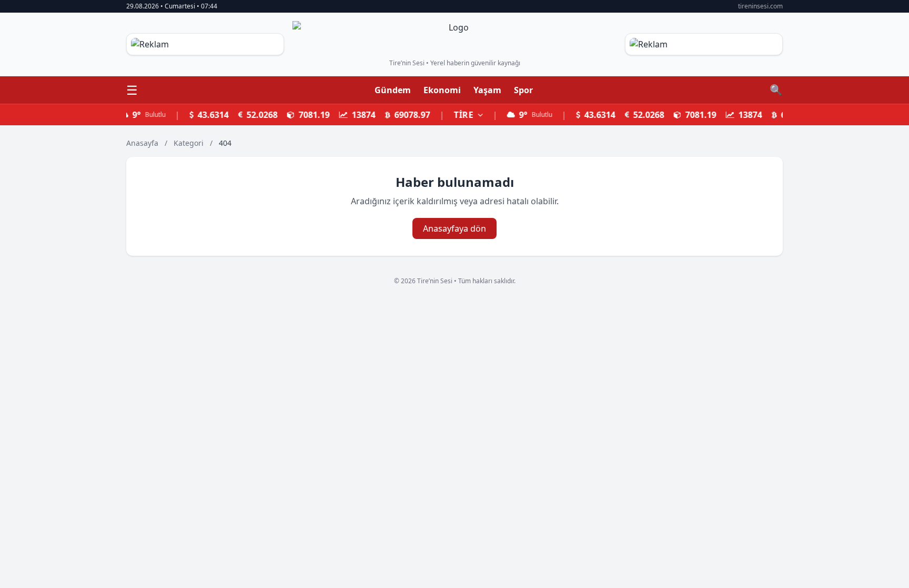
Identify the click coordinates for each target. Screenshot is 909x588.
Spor (523, 90)
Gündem (393, 90)
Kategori (190, 143)
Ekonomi (442, 90)
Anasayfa (142, 143)
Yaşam (487, 90)
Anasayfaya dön (454, 228)
